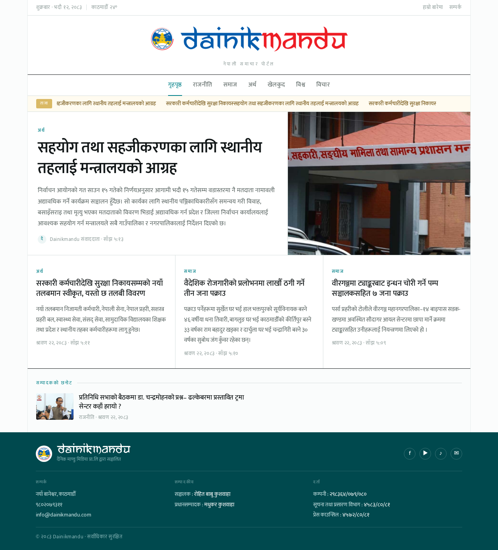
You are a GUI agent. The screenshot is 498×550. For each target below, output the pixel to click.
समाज (230, 85)
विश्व (300, 85)
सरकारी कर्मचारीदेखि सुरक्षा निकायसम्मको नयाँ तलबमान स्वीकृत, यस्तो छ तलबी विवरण (99, 288)
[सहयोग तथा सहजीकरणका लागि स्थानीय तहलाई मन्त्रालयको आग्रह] (379, 183)
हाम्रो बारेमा (433, 7)
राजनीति (202, 85)
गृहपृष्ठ (175, 85)
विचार (323, 85)
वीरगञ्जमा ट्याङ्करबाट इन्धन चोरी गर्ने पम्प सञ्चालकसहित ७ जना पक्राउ (385, 288)
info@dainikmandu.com (63, 515)
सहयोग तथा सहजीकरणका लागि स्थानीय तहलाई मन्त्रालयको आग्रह (92, 103)
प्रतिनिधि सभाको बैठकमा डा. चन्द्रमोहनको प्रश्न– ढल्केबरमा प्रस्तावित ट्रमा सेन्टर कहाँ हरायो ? (161, 402)
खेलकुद (276, 85)
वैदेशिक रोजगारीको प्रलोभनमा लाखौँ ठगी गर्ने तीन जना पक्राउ (244, 288)
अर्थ (252, 85)
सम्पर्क (455, 7)
